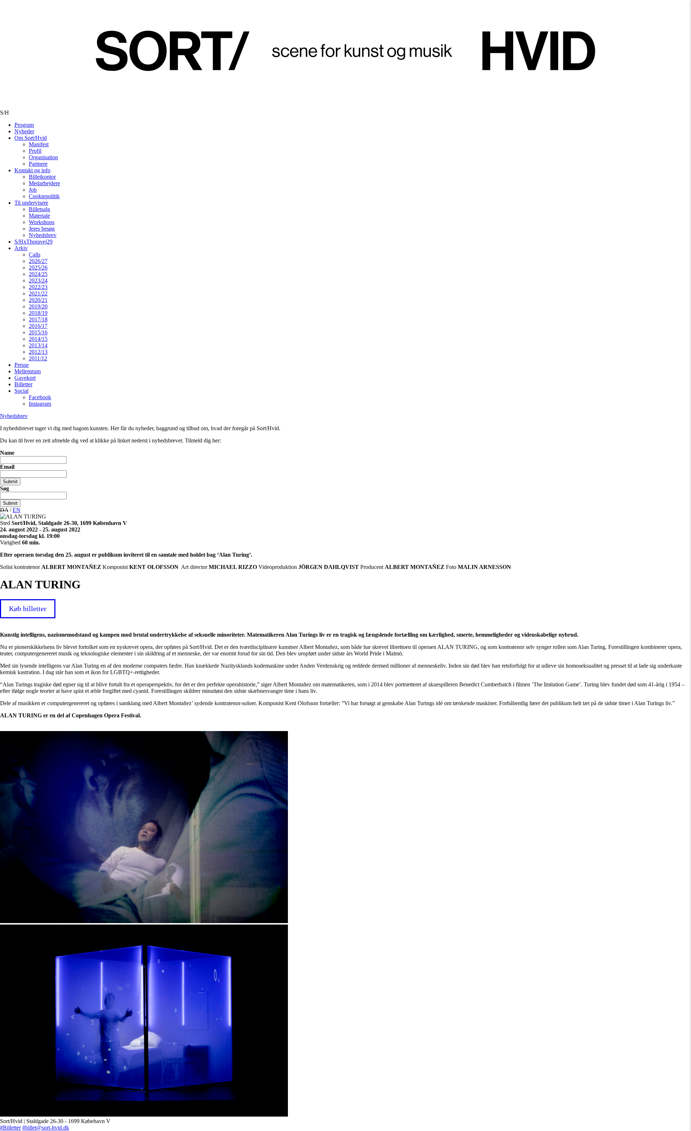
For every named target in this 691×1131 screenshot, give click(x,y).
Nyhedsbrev (43, 235)
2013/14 (38, 345)
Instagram (40, 404)
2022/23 (38, 287)
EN (17, 510)
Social (21, 391)
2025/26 (38, 267)
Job (33, 190)
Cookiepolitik (44, 196)
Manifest (39, 144)
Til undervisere (31, 203)
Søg (4, 488)
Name (7, 453)
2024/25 (38, 274)
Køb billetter (27, 609)
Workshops (41, 222)
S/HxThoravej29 (33, 242)
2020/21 (38, 300)
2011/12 (38, 358)
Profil (35, 151)
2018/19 (38, 313)
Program (24, 125)
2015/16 (38, 332)
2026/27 (38, 261)
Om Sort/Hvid (30, 138)
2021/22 (38, 293)
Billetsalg (39, 209)
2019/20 (38, 306)
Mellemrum (27, 371)
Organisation (43, 157)
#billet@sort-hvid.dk (45, 1128)
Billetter (23, 384)
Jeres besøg (42, 229)
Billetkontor (42, 177)
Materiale (39, 216)
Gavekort (25, 378)
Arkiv (21, 248)
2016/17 (38, 326)
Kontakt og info (32, 170)
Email (7, 467)
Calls (34, 254)
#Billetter (10, 1128)
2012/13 (38, 352)
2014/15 (38, 339)
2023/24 (38, 280)
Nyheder (24, 131)
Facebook (40, 397)
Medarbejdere (44, 183)
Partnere (38, 164)
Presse (21, 365)
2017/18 (38, 319)
